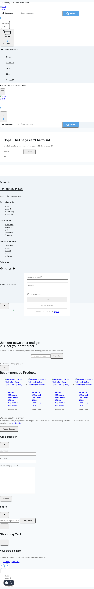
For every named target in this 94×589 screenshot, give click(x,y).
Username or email (38, 277)
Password (34, 286)
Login (47, 299)
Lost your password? (47, 305)
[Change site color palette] (8, 583)
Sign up (56, 312)
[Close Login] (4, 526)
